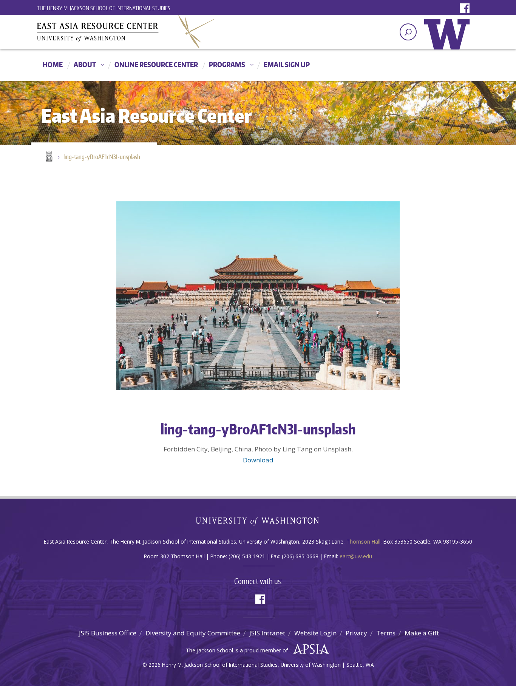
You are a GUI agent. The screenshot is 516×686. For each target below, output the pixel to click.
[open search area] (408, 31)
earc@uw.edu (356, 556)
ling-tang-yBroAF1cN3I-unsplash (101, 157)
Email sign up (287, 64)
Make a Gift (422, 633)
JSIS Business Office (107, 633)
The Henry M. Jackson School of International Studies (103, 8)
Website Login (315, 633)
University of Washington (448, 39)
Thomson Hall (363, 541)
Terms (385, 633)
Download (258, 460)
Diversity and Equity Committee (192, 633)
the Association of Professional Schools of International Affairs (309, 649)
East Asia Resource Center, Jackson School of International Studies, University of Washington (126, 31)
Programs (227, 64)
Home (53, 64)
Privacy (356, 633)
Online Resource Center (156, 64)
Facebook (466, 8)
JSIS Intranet (267, 633)
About (85, 64)
